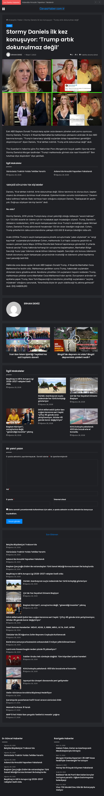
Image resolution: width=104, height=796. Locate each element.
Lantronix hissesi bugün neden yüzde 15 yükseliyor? (31, 649)
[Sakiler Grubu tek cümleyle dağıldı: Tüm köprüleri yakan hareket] (13, 660)
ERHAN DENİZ (16, 55)
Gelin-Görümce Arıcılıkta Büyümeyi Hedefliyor (29, 692)
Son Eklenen (52, 534)
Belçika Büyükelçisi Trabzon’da (21, 544)
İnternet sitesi (60, 499)
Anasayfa (12, 20)
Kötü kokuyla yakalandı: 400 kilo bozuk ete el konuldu (82, 429)
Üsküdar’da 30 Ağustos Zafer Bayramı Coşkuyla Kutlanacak (35, 634)
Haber (20, 20)
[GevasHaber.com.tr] (52, 8)
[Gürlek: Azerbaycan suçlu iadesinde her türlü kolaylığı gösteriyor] (52, 385)
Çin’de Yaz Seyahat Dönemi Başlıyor (83, 397)
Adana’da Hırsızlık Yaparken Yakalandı (37, 2)
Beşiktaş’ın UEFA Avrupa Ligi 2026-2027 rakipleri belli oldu (20, 381)
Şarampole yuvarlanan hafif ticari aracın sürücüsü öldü (33, 700)
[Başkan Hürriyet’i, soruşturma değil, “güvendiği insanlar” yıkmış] (20, 416)
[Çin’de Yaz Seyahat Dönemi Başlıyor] (84, 385)
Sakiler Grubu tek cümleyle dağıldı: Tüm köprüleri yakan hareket (54, 656)
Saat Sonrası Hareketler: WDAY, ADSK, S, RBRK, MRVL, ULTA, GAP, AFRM (40, 627)
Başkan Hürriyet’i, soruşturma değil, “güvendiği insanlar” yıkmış (19, 429)
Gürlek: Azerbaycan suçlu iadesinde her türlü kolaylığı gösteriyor (51, 398)
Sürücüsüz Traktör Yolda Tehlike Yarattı (26, 171)
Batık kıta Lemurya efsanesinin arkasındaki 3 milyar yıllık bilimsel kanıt (40, 642)
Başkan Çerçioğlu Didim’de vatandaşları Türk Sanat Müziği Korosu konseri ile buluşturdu (50, 566)
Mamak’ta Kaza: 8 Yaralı (18, 707)
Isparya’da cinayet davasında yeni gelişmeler (45, 680)
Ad (8, 489)
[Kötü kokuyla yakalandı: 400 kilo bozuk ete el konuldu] (84, 416)
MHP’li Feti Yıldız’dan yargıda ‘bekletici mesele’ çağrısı (33, 714)
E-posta (10, 499)
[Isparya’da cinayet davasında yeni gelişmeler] (13, 684)
